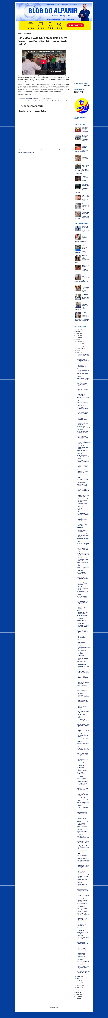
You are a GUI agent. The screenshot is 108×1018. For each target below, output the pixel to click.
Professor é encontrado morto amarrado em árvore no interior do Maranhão (82, 249)
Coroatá (34, 100)
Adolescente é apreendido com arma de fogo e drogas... (83, 769)
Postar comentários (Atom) (29, 152)
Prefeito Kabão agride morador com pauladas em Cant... (83, 692)
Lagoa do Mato (50, 100)
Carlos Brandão (28, 100)
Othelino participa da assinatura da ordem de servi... (82, 759)
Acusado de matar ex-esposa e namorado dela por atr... (82, 809)
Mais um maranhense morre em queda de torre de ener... (82, 701)
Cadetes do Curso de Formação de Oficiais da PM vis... (82, 559)
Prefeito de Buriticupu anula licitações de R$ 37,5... (83, 687)
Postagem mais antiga (63, 149)
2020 (77, 990)
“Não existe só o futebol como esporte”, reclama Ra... (82, 404)
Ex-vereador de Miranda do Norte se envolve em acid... (83, 866)
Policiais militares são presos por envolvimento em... (82, 365)
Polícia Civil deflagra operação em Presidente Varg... (82, 910)
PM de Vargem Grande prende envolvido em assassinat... (82, 617)
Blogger (57, 1007)
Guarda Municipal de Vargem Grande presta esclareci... (83, 578)
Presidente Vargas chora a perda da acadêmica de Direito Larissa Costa (82, 259)
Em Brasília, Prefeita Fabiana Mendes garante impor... (82, 785)
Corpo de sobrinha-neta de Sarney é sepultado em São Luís (85, 288)
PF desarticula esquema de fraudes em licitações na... (83, 929)
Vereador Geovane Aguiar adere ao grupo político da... (83, 356)
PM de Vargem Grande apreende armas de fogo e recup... (82, 471)
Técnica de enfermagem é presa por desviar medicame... (83, 524)
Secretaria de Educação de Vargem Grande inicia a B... (83, 627)
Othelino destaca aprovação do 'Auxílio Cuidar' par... (82, 943)
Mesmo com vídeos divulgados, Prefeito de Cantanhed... (83, 652)
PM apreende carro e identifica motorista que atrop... (83, 462)
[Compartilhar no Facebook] (48, 98)
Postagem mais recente (25, 149)
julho (78, 352)
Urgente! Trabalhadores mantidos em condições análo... (83, 799)
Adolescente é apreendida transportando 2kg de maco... (82, 657)
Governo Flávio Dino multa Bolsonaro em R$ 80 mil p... (83, 881)
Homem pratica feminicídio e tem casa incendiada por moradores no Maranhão (82, 215)
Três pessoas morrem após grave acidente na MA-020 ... (83, 697)
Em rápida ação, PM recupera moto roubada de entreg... (83, 442)
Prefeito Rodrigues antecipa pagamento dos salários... (82, 437)
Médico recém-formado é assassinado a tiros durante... (83, 500)
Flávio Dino (44, 100)
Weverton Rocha (63, 100)
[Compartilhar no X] (47, 98)
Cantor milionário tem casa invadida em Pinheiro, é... (82, 385)
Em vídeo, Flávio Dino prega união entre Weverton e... (82, 519)
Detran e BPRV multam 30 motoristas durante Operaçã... (83, 833)
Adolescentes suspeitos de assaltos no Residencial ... (82, 394)
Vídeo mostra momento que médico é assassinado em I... (82, 481)
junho (78, 976)
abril (78, 980)
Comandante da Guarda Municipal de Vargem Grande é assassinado (81, 306)
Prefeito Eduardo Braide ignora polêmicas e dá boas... (83, 564)
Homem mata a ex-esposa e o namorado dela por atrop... (83, 915)
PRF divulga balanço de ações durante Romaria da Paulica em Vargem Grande (82, 138)
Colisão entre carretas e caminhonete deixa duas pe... (83, 569)
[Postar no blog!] (45, 98)
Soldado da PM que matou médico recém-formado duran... (83, 447)
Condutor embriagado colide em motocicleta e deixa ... (83, 852)
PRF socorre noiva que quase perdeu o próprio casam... (83, 750)
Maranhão (57, 100)
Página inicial (44, 149)
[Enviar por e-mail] (44, 98)
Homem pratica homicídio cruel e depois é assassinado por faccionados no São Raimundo (82, 188)
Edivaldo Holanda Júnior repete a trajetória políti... (83, 968)
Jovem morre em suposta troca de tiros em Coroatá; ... (83, 963)
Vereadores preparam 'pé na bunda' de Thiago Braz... (85, 158)
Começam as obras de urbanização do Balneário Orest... (82, 953)
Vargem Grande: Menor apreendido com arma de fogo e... (83, 730)
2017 (77, 996)
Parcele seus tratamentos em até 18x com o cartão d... (83, 598)
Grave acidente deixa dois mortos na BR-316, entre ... (83, 972)
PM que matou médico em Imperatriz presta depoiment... (82, 413)
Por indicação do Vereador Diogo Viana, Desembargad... (83, 495)
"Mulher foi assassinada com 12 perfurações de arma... (83, 457)
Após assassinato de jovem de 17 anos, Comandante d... (82, 905)
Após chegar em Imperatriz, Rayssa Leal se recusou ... (83, 428)
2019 (77, 992)
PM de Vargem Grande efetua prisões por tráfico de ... (82, 603)
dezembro (79, 341)
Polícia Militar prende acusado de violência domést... (82, 735)
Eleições (39, 100)
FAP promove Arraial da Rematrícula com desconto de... (82, 924)
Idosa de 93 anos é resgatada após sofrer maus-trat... (83, 716)
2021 (77, 339)
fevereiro (79, 985)
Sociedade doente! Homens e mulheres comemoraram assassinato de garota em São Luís (82, 238)
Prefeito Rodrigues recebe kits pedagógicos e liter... (82, 780)
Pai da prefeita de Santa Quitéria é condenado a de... (83, 668)
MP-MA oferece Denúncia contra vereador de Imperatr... (83, 740)
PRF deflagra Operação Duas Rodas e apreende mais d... (82, 823)
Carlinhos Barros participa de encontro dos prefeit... (83, 804)
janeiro (79, 987)
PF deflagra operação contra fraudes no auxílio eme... (82, 583)
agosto (79, 350)
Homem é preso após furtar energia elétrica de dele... (82, 535)
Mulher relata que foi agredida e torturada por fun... (82, 588)
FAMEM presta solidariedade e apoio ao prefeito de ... (82, 612)
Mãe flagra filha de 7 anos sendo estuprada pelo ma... (83, 847)
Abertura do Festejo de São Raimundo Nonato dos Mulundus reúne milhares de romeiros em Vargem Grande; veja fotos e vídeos (82, 168)
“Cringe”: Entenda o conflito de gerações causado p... (82, 958)
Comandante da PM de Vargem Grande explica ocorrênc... (83, 360)
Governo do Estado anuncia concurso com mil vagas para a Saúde (85, 297)
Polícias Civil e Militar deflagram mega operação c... (82, 706)
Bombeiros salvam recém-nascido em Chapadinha (82, 764)
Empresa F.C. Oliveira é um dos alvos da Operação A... (82, 919)
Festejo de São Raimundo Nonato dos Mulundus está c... (83, 554)
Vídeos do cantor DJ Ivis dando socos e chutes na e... (83, 862)
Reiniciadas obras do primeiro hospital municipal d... (82, 452)
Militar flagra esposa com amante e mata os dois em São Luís (85, 229)
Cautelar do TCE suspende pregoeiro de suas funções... (83, 838)
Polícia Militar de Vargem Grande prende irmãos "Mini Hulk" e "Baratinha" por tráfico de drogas (82, 279)
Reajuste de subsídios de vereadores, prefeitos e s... (83, 745)
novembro (79, 343)
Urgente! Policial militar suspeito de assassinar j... (83, 895)
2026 (77, 329)
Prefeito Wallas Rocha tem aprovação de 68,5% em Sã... (82, 828)
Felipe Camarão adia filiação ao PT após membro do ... (82, 814)
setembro (79, 348)
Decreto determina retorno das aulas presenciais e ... (81, 574)
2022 (77, 337)
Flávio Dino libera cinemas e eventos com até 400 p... (83, 647)
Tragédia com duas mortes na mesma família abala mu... (82, 663)
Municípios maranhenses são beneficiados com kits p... (83, 939)
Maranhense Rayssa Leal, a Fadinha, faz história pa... (82, 505)
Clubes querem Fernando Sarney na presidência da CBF (83, 370)
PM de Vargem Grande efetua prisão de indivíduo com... (82, 818)
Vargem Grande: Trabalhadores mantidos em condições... (81, 774)
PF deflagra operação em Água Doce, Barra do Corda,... (83, 794)
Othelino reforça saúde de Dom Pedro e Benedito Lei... (83, 399)
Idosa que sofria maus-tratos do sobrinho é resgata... (82, 550)
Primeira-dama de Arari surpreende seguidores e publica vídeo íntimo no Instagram (82, 269)
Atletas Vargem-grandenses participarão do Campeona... (81, 641)
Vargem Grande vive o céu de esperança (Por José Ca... (83, 754)
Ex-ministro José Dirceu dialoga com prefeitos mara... (82, 466)
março (78, 983)
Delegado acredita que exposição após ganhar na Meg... (83, 375)
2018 (77, 994)
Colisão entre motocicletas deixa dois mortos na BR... (83, 423)
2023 (77, 335)
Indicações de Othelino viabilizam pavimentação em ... (82, 418)
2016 (77, 998)
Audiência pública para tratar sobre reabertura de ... (83, 673)
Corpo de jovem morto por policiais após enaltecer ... (82, 789)
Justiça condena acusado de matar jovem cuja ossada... (83, 876)
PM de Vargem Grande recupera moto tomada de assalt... (83, 515)
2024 (77, 333)
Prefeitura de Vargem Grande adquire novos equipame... (83, 490)
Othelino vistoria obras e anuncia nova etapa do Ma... (83, 726)
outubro (79, 346)
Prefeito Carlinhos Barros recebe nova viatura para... (83, 677)
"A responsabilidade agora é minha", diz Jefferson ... (82, 900)
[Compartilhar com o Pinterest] (50, 98)
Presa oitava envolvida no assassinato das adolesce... (83, 476)
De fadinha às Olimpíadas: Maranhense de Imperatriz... (81, 529)
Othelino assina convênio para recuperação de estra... (83, 380)
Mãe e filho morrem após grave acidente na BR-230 (83, 711)
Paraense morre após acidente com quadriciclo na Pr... (82, 857)
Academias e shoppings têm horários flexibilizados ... (82, 886)
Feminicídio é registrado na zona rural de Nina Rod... (83, 545)
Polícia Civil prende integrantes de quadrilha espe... (81, 871)
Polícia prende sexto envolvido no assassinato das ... (82, 636)
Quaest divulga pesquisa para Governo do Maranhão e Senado (85, 198)
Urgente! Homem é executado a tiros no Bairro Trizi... (82, 622)
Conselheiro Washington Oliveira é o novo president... (83, 607)
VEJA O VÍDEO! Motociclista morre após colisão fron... (82, 510)
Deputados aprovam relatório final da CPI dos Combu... (82, 891)
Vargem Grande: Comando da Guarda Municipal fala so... (82, 409)
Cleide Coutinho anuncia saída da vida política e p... (83, 842)
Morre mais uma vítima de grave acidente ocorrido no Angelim (85, 206)
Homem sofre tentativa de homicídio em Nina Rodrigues (85, 129)
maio (78, 978)
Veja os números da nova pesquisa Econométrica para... (83, 389)
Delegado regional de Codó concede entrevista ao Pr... (82, 948)
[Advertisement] (82, 56)
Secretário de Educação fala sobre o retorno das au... (83, 540)
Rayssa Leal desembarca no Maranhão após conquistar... (83, 433)
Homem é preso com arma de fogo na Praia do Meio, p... (83, 682)
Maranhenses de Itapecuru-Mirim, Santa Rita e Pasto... (83, 721)
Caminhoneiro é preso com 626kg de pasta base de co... (82, 934)
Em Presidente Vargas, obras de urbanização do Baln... (83, 593)
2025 (77, 331)
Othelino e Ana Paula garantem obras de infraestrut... (82, 486)
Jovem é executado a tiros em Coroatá (85, 178)
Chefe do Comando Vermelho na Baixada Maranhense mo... (82, 631)
